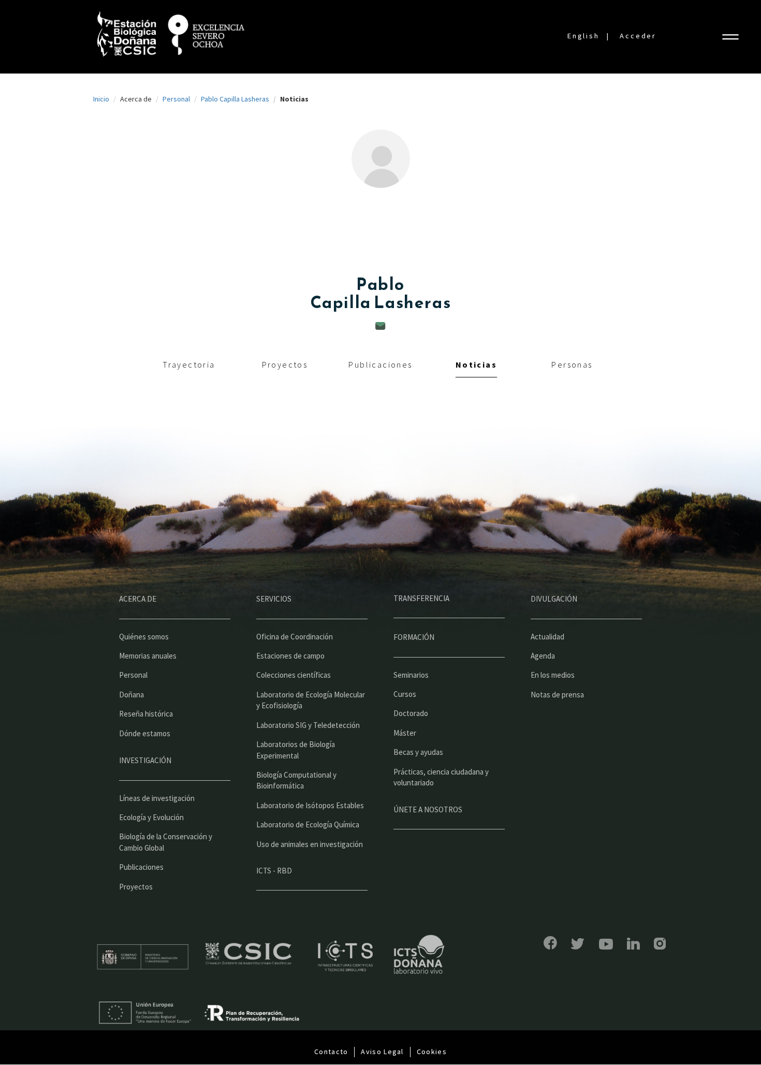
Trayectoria (189, 364)
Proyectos (285, 364)
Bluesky (577, 944)
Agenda (543, 656)
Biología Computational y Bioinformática (296, 780)
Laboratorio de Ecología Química (307, 824)
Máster (404, 733)
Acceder (638, 35)
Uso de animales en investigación (309, 844)
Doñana (131, 694)
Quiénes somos (144, 636)
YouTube (606, 944)
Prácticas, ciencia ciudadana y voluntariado (441, 777)
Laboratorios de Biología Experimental (295, 749)
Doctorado (410, 713)
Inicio (101, 99)
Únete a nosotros (427, 809)
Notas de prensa (557, 694)
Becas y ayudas (418, 752)
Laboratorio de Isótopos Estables (310, 805)
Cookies (432, 1051)
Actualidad (547, 636)
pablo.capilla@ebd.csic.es (380, 326)
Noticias (476, 364)
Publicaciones (380, 364)
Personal (176, 99)
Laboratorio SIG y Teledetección (308, 725)
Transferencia (421, 598)
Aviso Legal (382, 1051)
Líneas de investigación (157, 798)
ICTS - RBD (274, 871)
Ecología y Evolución (151, 817)
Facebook (550, 943)
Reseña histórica (146, 714)
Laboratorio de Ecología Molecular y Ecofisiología (310, 700)
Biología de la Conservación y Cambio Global (165, 841)
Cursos (404, 694)
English (583, 35)
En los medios (553, 675)
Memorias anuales (148, 656)
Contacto (331, 1051)
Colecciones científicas (293, 675)
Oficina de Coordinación (294, 636)
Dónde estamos (144, 733)
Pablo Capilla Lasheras (235, 99)
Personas (571, 364)
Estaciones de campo (290, 656)
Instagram (660, 944)
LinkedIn (633, 944)
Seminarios (411, 675)
